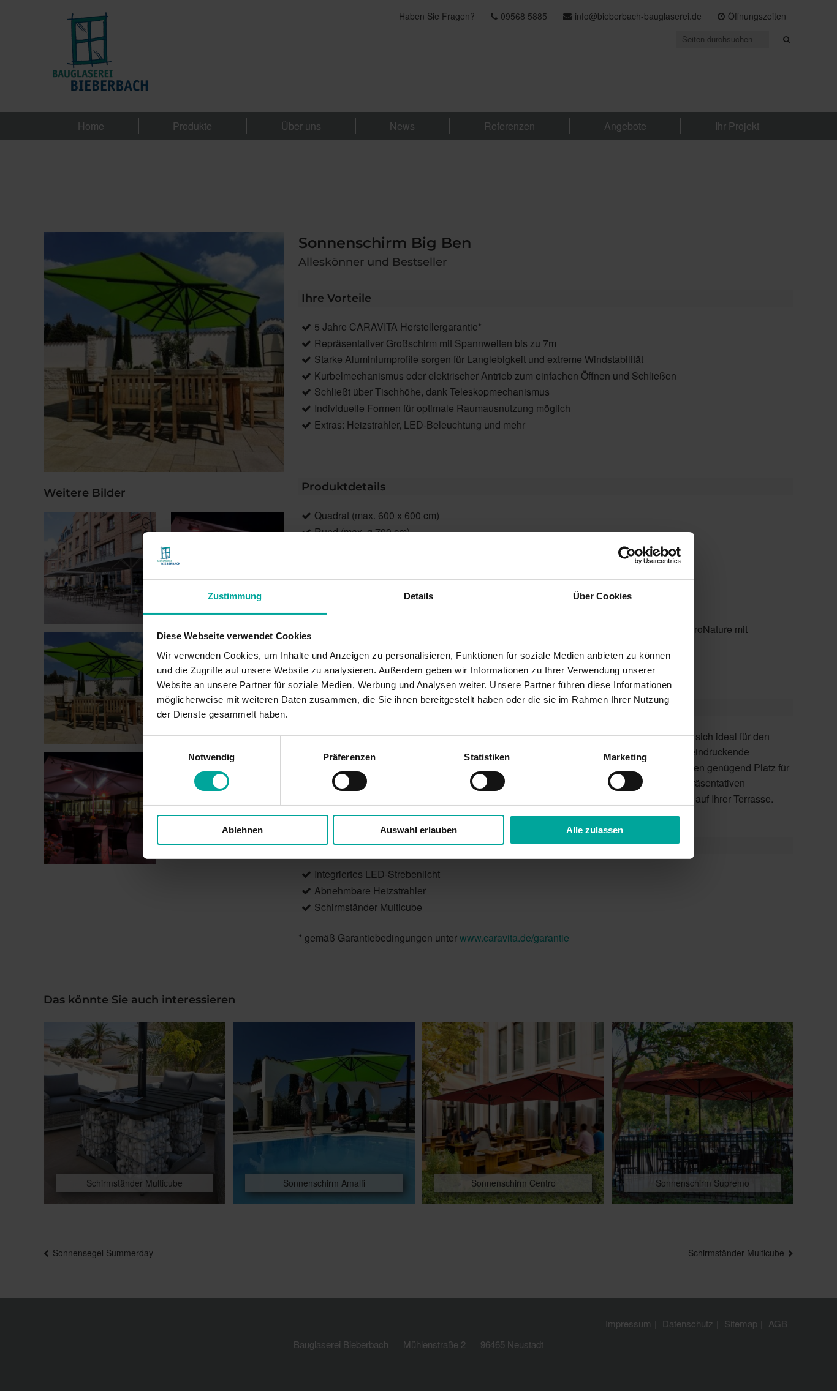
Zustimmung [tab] (235, 596)
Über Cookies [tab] (602, 596)
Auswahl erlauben (418, 830)
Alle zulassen (594, 830)
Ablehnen (242, 830)
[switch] (349, 781)
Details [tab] (419, 596)
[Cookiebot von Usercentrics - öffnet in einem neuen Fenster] (627, 555)
